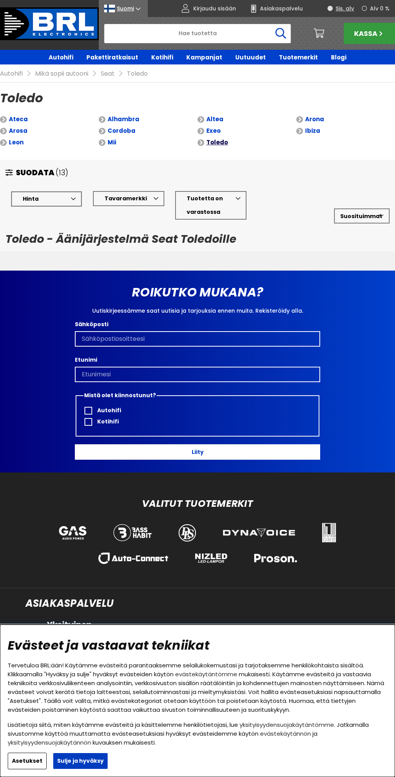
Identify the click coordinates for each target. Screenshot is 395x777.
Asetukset (27, 761)
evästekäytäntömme (206, 674)
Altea (214, 119)
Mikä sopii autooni (61, 73)
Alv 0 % (380, 8)
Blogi (338, 57)
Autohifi (61, 57)
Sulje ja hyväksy (80, 761)
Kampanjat (204, 57)
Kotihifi (162, 57)
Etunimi (86, 360)
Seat (108, 73)
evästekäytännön (285, 734)
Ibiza (312, 131)
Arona (314, 119)
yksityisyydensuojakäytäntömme (287, 725)
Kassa (365, 33)
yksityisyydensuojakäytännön (49, 742)
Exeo (213, 131)
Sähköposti (91, 324)
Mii (112, 142)
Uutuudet (250, 57)
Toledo (137, 73)
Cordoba (121, 131)
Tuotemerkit (298, 57)
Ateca (18, 119)
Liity (198, 452)
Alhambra (123, 119)
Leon (16, 142)
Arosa (18, 131)
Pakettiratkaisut (112, 57)
